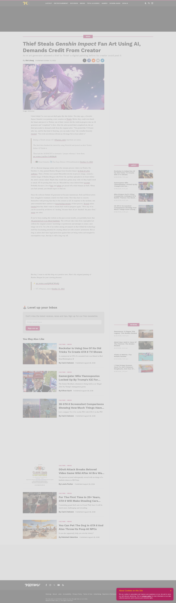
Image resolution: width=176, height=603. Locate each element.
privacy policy (146, 596)
